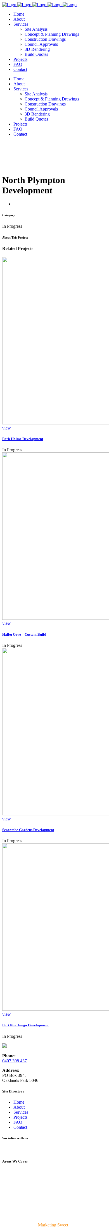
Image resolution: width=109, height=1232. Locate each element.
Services (20, 1112)
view (6, 428)
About (19, 1107)
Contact (20, 1127)
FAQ (17, 1122)
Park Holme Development (22, 439)
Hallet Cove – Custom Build (24, 634)
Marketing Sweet (53, 1225)
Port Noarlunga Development (25, 1025)
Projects (20, 1117)
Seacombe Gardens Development (28, 830)
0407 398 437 (14, 1060)
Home (18, 1102)
